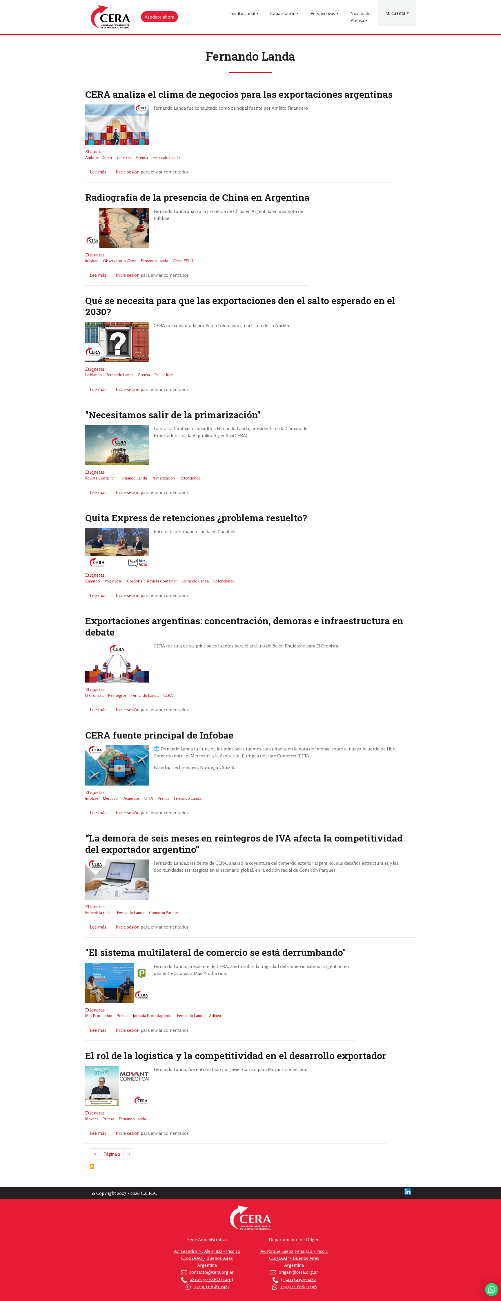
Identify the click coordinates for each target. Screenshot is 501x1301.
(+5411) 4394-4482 (298, 1279)
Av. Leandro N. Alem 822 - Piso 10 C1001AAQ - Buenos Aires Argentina (207, 1258)
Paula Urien (164, 374)
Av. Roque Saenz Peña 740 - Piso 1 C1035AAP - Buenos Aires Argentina (294, 1258)
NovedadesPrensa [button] (361, 16)
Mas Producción (98, 1015)
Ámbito (91, 157)
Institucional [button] (242, 13)
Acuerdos (132, 798)
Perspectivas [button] (323, 13)
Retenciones (189, 477)
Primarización (163, 477)
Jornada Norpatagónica (153, 1015)
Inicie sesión (127, 172)
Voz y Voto (113, 580)
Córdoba (134, 580)
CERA (168, 695)
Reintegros (117, 695)
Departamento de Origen (294, 1239)
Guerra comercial (117, 157)
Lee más (98, 172)
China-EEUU (183, 260)
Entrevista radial (98, 912)
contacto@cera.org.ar (211, 1272)
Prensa (142, 157)
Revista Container (100, 477)
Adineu (215, 1015)
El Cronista (94, 695)
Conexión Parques (164, 912)
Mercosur (111, 798)
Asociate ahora (159, 17)
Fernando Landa (166, 157)
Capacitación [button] (282, 13)
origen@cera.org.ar (298, 1272)
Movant (91, 1118)
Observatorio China (119, 260)
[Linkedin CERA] (407, 1191)
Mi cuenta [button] (395, 13)
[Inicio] (111, 17)
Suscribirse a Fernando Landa (92, 1166)
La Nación (93, 374)
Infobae (91, 260)
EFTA (148, 798)
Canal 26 (92, 580)
